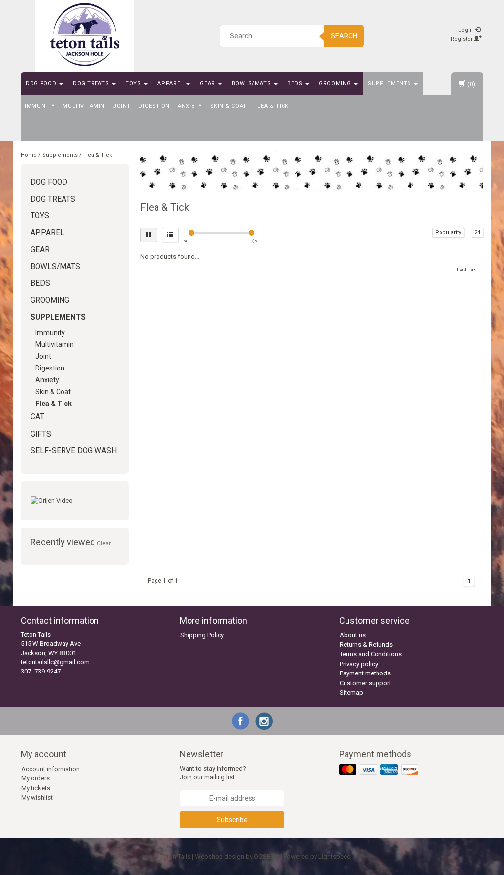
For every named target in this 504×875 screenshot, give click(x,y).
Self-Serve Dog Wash (74, 450)
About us (353, 635)
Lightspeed (334, 856)
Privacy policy (359, 664)
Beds (295, 83)
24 (477, 232)
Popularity (448, 232)
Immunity (40, 106)
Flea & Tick (271, 106)
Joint (121, 106)
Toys (134, 83)
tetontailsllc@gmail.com (55, 662)
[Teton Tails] (85, 34)
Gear (208, 83)
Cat (37, 416)
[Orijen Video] (75, 500)
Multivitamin (84, 106)
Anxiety (190, 106)
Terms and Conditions (371, 654)
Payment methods (365, 673)
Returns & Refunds (366, 644)
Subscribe (232, 820)
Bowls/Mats (252, 83)
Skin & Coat (228, 106)
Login (466, 30)
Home (29, 155)
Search (344, 36)
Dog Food (42, 83)
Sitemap (351, 692)
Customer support (365, 683)
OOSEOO (266, 856)
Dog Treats (92, 83)
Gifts (41, 434)
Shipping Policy (202, 635)
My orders (35, 778)
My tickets (35, 788)
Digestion (154, 106)
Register (462, 39)
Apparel (171, 83)
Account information (50, 769)
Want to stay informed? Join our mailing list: (213, 773)
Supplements (390, 83)
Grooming (336, 83)
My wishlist (37, 797)
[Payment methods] (379, 770)
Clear (104, 543)
